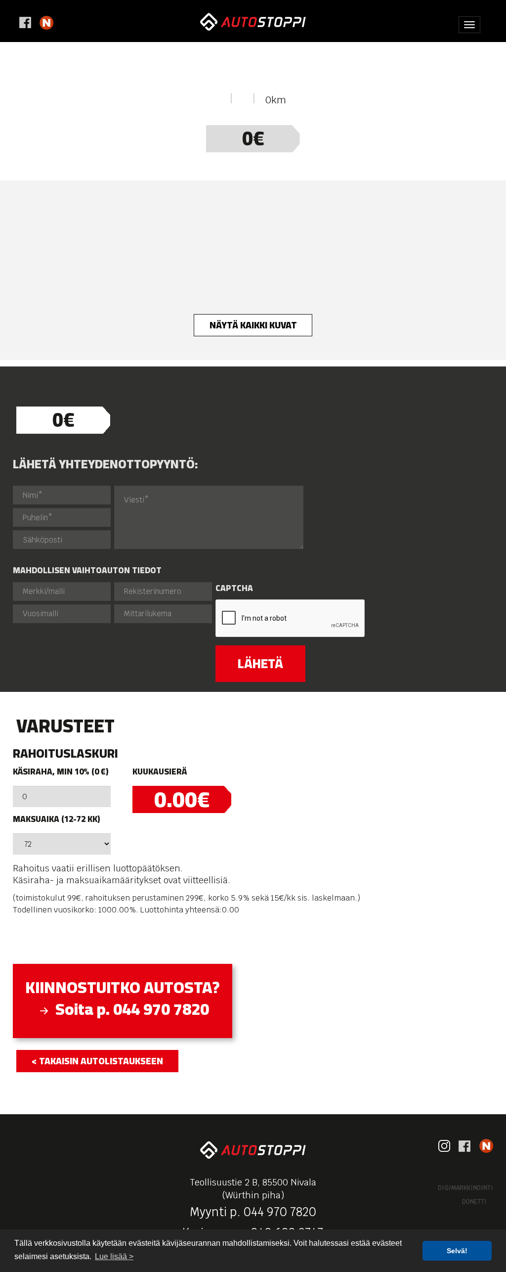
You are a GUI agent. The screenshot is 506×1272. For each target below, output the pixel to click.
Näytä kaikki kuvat (253, 325)
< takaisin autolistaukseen (97, 1061)
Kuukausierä (159, 772)
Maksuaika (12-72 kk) (56, 819)
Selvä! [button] (457, 1251)
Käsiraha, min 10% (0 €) (60, 772)
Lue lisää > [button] (114, 1256)
